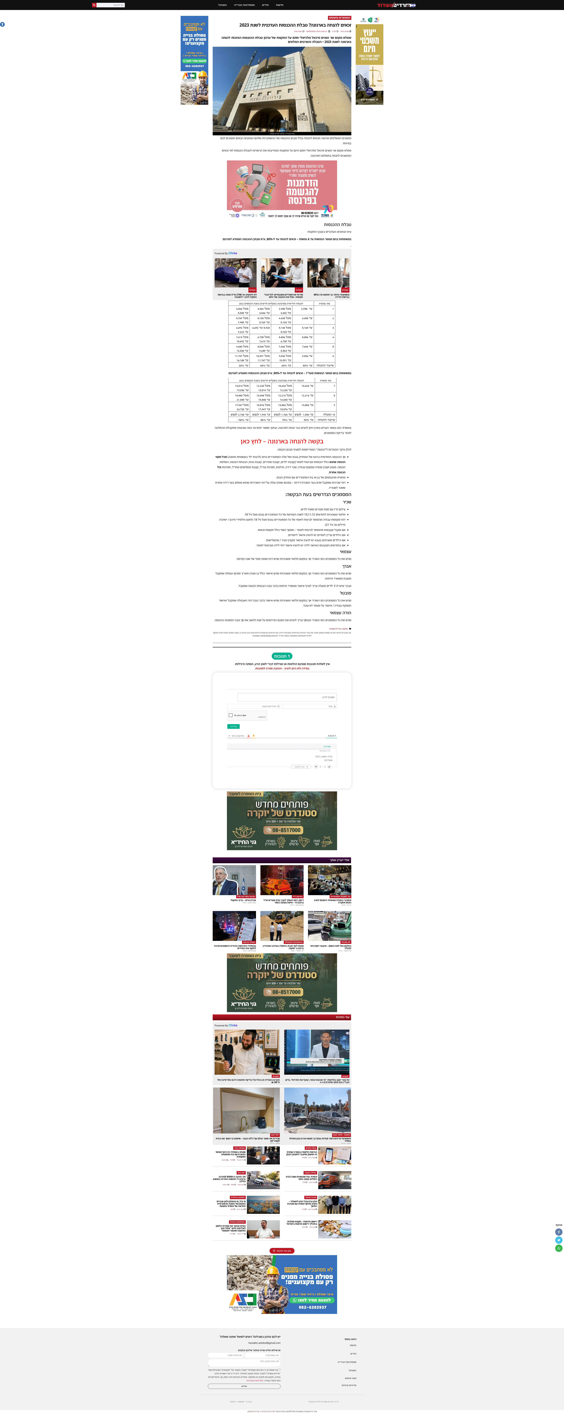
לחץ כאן (251, 441)
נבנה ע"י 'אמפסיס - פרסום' (241, 1401)
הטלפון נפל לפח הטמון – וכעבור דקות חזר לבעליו (330, 947)
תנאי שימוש (350, 1378)
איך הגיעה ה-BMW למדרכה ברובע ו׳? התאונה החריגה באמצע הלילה (229, 1179)
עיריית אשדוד (335, 628)
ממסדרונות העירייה (244, 5)
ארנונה (345, 628)
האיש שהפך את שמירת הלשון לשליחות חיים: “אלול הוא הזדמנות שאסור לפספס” (231, 1228)
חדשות (279, 5)
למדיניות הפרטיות (255, 1380)
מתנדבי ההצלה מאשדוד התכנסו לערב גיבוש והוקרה (332, 901)
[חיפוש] (94, 5)
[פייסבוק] (559, 1232)
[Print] (282, 849)
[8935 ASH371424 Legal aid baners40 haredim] (369, 103)
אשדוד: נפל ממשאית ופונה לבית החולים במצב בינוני (301, 1178)
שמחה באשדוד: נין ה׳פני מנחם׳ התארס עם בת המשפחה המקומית (231, 1154)
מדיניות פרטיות (349, 1385)
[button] (2, 24)
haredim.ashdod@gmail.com (265, 1342)
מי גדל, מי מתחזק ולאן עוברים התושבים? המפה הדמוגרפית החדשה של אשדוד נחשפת (231, 1204)
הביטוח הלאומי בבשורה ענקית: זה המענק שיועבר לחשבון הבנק (301, 1153)
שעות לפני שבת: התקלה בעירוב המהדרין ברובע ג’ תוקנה (283, 947)
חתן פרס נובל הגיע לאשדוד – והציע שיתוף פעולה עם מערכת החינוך (302, 1204)
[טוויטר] (559, 1240)
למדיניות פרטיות (268, 1411)
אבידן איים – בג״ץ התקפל (243, 900)
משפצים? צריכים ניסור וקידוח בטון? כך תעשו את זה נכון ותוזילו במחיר (320, 1139)
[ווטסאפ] (559, 1248)
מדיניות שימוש (253, 1411)
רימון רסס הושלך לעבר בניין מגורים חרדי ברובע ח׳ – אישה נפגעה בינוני (283, 901)
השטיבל (222, 5)
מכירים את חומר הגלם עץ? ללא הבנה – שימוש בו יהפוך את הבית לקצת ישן (248, 1139)
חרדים (265, 5)
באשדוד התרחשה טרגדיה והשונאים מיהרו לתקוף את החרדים (235, 947)
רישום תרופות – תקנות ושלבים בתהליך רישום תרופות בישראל (302, 1222)
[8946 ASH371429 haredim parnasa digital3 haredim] (282, 218)
